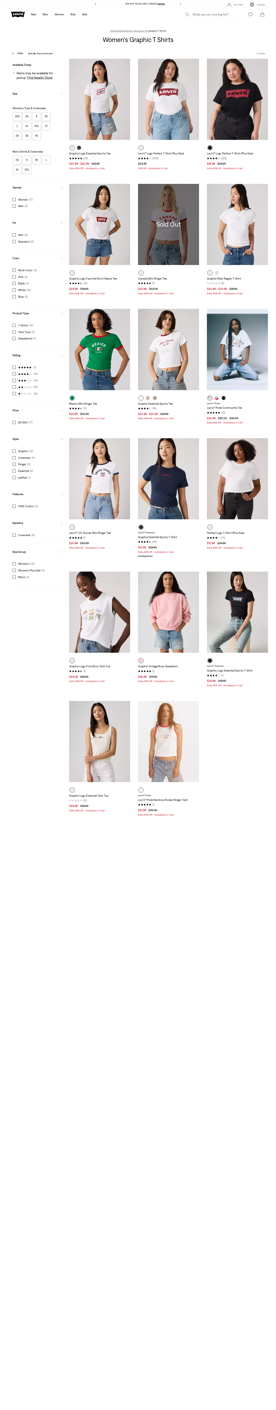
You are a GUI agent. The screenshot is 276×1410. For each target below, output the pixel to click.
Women (123, 30)
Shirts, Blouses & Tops (138, 30)
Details (161, 3)
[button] (38, 64)
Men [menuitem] (45, 14)
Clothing (114, 30)
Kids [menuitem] (73, 14)
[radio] (72, 148)
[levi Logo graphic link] (18, 14)
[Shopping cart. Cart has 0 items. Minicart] (262, 14)
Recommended (40, 53)
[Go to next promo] (180, 3)
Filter (20, 53)
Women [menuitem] (59, 14)
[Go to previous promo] (95, 3)
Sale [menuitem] (84, 14)
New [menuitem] (33, 14)
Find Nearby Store (39, 77)
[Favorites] (250, 14)
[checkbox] (17, 116)
